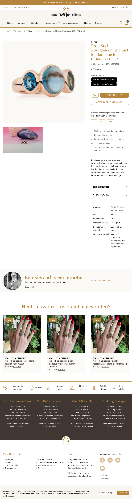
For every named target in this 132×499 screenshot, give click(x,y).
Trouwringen (51, 22)
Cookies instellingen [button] (106, 492)
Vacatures (106, 478)
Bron (26, 31)
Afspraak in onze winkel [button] (110, 102)
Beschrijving (101, 187)
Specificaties (101, 194)
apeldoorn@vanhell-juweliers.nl (50, 415)
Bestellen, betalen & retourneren (51, 462)
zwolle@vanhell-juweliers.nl (82, 415)
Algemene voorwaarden (48, 465)
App (102, 121)
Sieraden (35, 22)
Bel (94, 121)
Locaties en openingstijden (16, 7)
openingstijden (22, 418)
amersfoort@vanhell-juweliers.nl (18, 415)
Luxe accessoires (70, 22)
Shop (11, 31)
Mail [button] (111, 121)
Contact (98, 22)
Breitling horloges (45, 459)
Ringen (114, 210)
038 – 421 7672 (82, 412)
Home (10, 22)
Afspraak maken (100, 280)
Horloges (21, 22)
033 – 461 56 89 (18, 412)
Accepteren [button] (123, 492)
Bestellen (112, 95)
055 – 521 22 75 (50, 412)
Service (41, 468)
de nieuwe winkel (85, 426)
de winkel (21, 426)
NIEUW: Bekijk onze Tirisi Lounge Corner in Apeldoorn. (66, 2)
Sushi (113, 207)
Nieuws (87, 22)
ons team (25, 423)
